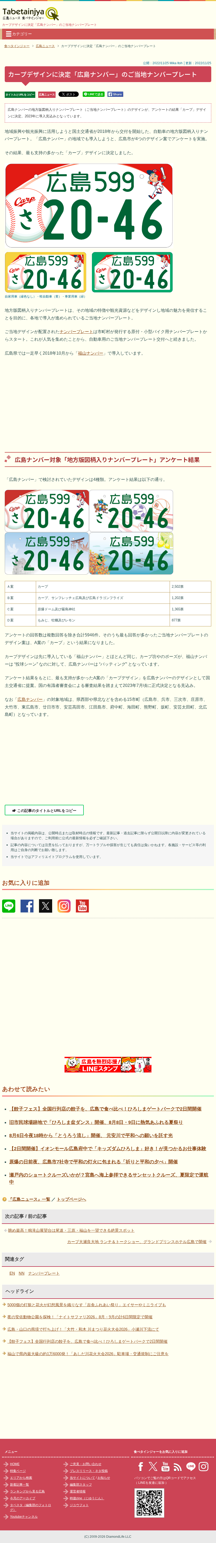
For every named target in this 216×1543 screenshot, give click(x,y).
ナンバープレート (76, 331)
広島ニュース (47, 94)
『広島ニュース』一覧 (29, 1199)
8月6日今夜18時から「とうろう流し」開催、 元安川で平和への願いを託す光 (91, 1135)
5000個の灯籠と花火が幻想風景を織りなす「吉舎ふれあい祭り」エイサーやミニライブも (86, 1305)
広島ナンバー (30, 699)
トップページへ (71, 1199)
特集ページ (18, 1471)
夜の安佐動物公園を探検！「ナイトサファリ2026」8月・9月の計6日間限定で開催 (80, 1317)
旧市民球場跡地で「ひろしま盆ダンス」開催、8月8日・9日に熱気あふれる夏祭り (96, 1122)
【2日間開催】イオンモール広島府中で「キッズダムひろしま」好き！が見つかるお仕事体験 (107, 1148)
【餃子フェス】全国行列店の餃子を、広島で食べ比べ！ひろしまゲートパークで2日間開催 (105, 1109)
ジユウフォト (79, 1505)
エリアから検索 (21, 1478)
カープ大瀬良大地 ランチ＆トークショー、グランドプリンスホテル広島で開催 (137, 1241)
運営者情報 (78, 1491)
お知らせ (103, 1478)
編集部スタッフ (81, 1484)
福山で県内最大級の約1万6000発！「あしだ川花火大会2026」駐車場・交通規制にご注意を (88, 1353)
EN (12, 1273)
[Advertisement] (108, 400)
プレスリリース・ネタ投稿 (89, 1471)
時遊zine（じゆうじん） (87, 1498)
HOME (14, 1464)
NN (21, 1273)
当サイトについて (82, 1478)
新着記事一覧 (19, 1484)
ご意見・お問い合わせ (85, 1464)
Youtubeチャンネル (24, 1517)
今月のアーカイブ (22, 1498)
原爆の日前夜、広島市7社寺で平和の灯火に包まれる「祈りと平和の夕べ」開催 (93, 1161)
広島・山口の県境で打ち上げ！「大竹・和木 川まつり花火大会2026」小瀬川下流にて (83, 1329)
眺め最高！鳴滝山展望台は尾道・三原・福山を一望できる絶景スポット (71, 1230)
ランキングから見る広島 (27, 1491)
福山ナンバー (90, 353)
